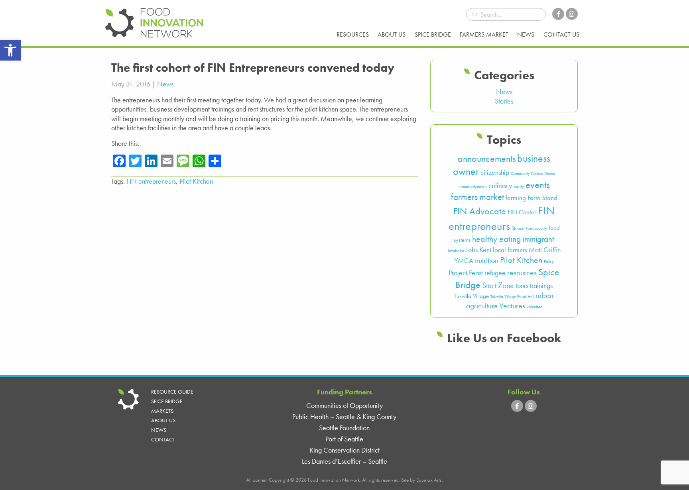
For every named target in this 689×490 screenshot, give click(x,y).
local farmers (510, 250)
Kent (485, 249)
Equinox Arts (429, 479)
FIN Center (522, 212)
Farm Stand (542, 198)
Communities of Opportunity (344, 405)
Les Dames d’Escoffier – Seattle (344, 461)
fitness (518, 228)
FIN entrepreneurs (151, 181)
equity (519, 186)
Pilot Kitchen (196, 181)
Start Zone (498, 285)
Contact (163, 439)
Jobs (472, 249)
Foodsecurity (536, 228)
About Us (392, 34)
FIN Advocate (479, 211)
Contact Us (561, 34)
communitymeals (473, 186)
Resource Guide (172, 391)
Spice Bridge (433, 34)
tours (522, 285)
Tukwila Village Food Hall (512, 296)
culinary (500, 185)
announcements (487, 158)
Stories (504, 101)
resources (522, 273)
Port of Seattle (344, 438)
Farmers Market (484, 34)
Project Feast (466, 273)
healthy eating (496, 239)
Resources (353, 34)
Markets (162, 410)
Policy (549, 261)
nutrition (486, 260)
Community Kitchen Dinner (533, 173)
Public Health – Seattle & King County (344, 416)
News (525, 34)
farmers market (477, 197)
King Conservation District (344, 450)
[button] (10, 50)
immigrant (538, 238)
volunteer (534, 307)
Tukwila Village (472, 296)
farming (516, 198)
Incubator (456, 250)
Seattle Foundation (344, 427)
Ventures (512, 306)
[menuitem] (352, 34)
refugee (495, 273)
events (538, 184)
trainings (541, 285)
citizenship (494, 172)
